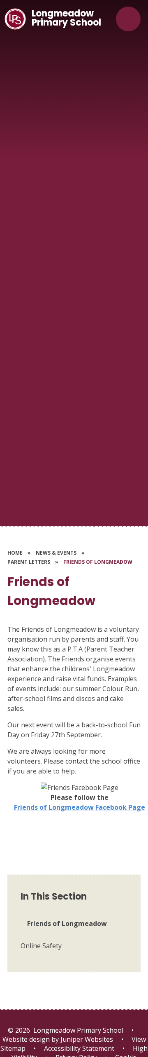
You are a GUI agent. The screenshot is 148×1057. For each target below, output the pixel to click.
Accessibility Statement (79, 1048)
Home (15, 552)
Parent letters (28, 561)
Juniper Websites (86, 1039)
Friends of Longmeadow (97, 561)
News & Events (56, 552)
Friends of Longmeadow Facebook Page (79, 807)
